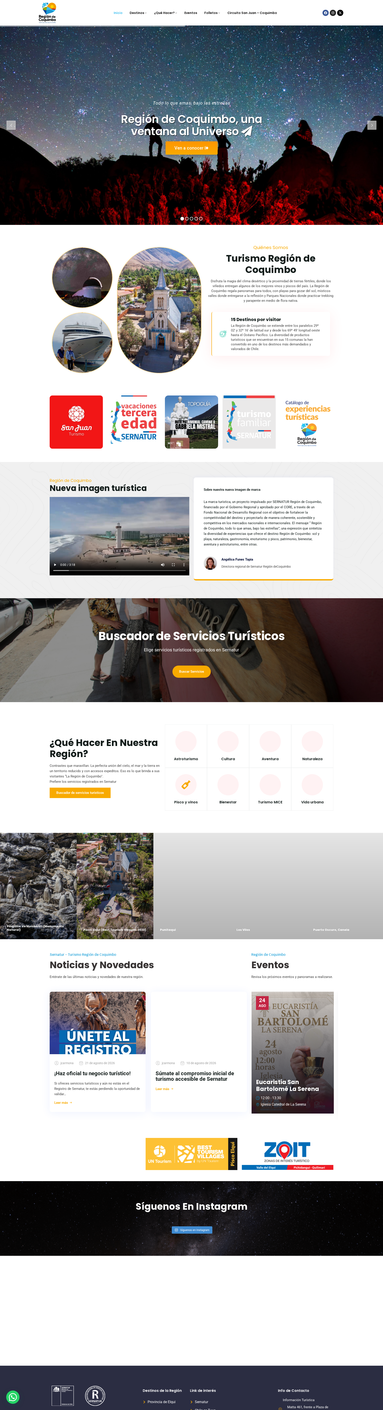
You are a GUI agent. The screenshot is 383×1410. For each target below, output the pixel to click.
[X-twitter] (340, 13)
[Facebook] (325, 13)
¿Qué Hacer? (164, 13)
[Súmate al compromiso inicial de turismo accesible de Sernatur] (199, 1023)
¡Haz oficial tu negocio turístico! (92, 1073)
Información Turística (299, 1400)
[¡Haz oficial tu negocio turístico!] (98, 1023)
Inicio (118, 13)
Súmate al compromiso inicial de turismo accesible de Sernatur (195, 1076)
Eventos (190, 13)
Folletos (211, 13)
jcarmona (67, 1063)
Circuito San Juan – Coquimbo (252, 13)
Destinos (137, 13)
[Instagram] (333, 13)
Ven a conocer (189, 148)
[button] (13, 1397)
